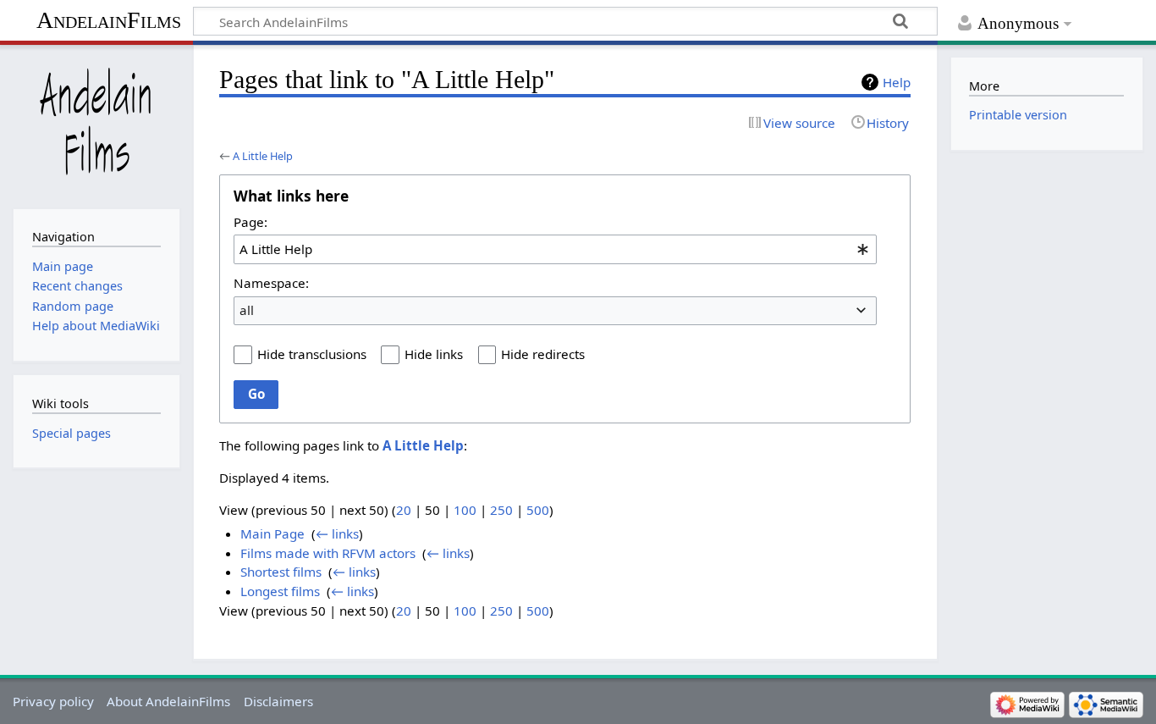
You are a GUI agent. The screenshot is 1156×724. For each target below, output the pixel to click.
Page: (250, 221)
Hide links (434, 353)
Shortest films (281, 571)
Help (897, 82)
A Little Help (263, 155)
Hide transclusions (311, 353)
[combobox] (555, 249)
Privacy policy (53, 701)
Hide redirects (543, 353)
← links (337, 533)
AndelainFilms (108, 20)
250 (501, 509)
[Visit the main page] (96, 125)
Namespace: (271, 282)
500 (537, 509)
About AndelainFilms (168, 701)
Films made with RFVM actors (328, 552)
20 (403, 509)
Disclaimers (278, 701)
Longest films (280, 591)
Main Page (272, 533)
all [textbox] (246, 309)
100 (465, 509)
